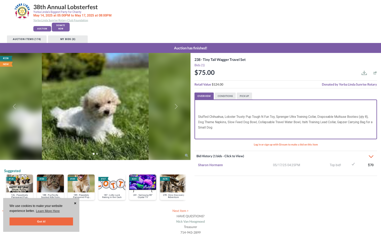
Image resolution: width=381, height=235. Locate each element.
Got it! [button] (41, 221)
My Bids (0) (67, 39)
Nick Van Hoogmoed (190, 221)
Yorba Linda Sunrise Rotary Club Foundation (60, 20)
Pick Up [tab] (244, 96)
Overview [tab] (204, 96)
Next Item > (180, 211)
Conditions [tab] (225, 96)
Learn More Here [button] (48, 211)
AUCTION (42, 29)
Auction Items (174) (27, 39)
